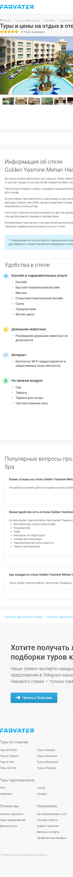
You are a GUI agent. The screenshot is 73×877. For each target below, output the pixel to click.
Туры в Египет (8, 749)
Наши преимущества (12, 820)
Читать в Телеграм (37, 698)
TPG (2, 787)
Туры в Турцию (9, 755)
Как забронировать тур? (52, 814)
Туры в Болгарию (47, 761)
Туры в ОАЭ (7, 761)
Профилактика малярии (51, 837)
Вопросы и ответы (48, 831)
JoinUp (41, 787)
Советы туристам (47, 825)
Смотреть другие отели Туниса (23, 616)
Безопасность (8, 825)
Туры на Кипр (8, 767)
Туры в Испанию (47, 755)
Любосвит (6, 793)
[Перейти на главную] (17, 730)
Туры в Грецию (46, 749)
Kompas (42, 793)
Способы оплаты (47, 820)
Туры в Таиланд (46, 767)
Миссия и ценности (11, 814)
